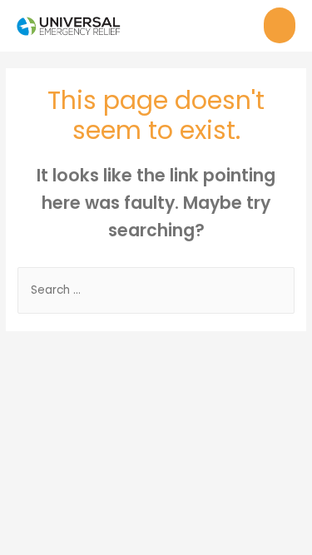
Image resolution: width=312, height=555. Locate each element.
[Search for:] (156, 290)
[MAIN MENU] (280, 25)
